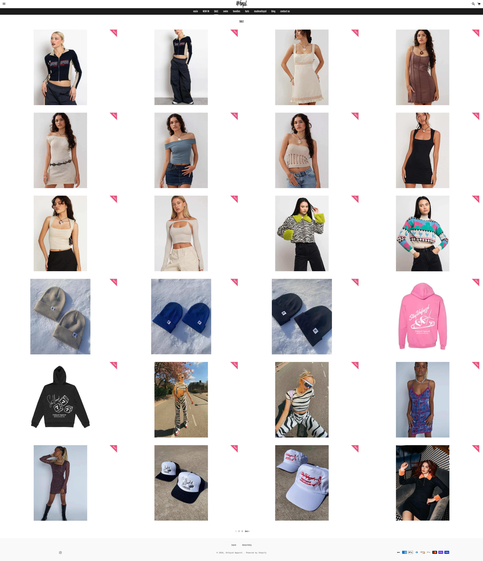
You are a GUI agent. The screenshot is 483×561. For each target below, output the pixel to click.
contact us (285, 11)
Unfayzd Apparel (235, 553)
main (195, 11)
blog (273, 11)
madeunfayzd (260, 11)
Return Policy (247, 545)
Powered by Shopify (256, 553)
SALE (216, 11)
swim (225, 11)
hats (247, 11)
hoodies (236, 11)
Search (233, 545)
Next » (247, 531)
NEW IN (206, 11)
